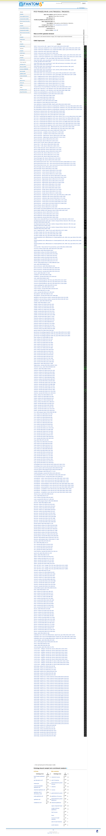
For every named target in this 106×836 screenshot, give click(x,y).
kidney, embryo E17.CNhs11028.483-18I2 (43, 400)
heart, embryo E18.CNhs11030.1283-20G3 (44, 349)
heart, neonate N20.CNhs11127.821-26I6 (43, 358)
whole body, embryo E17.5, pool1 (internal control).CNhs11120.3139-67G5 (51, 713)
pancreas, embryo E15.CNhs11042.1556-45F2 (44, 506)
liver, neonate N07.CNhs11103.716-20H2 (43, 431)
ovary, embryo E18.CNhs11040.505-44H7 (43, 497)
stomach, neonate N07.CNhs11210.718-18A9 (44, 582)
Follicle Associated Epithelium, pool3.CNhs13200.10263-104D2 (48, 93)
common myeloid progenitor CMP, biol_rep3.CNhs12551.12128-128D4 (50, 283)
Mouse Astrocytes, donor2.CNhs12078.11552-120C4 (46, 139)
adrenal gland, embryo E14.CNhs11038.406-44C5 (45, 252)
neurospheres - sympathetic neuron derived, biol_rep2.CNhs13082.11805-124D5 (52, 490)
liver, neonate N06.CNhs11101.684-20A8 (43, 429)
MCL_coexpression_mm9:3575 (60, 25)
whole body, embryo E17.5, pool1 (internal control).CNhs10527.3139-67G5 (51, 681)
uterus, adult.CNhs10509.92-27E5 (42, 643)
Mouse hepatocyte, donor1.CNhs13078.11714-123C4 (46, 212)
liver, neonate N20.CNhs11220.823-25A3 (43, 434)
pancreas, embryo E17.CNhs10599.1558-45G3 (44, 509)
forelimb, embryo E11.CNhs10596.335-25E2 (44, 318)
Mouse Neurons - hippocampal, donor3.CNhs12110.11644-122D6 (49, 182)
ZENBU (55, 30)
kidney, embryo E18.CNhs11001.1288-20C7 (44, 401)
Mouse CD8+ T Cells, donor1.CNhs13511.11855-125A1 (46, 145)
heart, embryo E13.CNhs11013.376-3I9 (43, 340)
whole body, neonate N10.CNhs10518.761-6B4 (45, 735)
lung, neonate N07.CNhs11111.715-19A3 (43, 455)
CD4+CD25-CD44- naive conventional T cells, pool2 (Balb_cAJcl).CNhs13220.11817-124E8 (55, 74)
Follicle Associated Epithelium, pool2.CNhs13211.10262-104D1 (48, 92)
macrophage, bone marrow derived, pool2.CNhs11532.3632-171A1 (49, 466)
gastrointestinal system (57, 793)
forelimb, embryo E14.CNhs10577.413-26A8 (44, 323)
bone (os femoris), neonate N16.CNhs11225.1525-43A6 (47, 269)
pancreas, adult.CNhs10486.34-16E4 (42, 502)
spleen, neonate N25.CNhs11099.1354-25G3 (44, 563)
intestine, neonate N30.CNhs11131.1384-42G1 (45, 393)
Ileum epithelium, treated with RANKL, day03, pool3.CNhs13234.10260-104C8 (52, 104)
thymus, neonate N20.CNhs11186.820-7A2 (44, 627)
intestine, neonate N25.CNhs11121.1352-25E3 (44, 391)
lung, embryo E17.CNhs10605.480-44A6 (43, 448)
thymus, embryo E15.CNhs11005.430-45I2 (44, 612)
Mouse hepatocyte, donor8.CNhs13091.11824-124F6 (46, 217)
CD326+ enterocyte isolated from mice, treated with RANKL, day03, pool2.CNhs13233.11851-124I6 (57, 49)
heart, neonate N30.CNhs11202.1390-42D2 (44, 361)
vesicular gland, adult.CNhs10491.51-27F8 (44, 647)
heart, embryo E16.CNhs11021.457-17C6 (43, 346)
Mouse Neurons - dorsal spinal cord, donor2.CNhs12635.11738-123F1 (50, 175)
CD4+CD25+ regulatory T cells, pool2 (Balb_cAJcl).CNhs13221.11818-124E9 (51, 58)
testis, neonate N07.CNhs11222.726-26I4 (43, 601)
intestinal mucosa (55, 777)
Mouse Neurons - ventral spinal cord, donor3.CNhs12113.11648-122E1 (50, 203)
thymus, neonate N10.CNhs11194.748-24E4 (44, 626)
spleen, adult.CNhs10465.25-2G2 (41, 554)
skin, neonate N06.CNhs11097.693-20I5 (43, 547)
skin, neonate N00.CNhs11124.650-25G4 (43, 544)
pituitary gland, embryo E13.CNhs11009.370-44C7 (45, 527)
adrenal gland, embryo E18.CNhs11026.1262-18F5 (45, 257)
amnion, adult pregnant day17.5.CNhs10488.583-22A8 (46, 262)
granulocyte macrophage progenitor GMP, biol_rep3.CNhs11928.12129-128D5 (52, 335)
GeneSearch (58, 3)
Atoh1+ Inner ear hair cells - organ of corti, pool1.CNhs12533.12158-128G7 (51, 46)
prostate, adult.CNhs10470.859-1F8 (42, 540)
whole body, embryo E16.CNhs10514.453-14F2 (45, 674)
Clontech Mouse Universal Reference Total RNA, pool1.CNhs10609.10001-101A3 (52, 86)
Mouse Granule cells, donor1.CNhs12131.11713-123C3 (46, 152)
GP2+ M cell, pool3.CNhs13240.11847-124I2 (44, 99)
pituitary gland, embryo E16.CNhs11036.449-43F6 (45, 532)
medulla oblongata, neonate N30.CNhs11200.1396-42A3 (47, 473)
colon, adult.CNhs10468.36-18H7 (41, 278)
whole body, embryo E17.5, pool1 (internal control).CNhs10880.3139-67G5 (51, 699)
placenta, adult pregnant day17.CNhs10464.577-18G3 (46, 539)
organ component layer (56, 805)
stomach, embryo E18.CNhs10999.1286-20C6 (44, 579)
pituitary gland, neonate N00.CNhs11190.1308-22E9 (46, 535)
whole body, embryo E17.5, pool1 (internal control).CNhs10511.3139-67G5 (51, 680)
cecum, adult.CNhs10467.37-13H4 (42, 273)
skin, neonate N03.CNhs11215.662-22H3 (43, 546)
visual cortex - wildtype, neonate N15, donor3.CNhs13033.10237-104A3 (50, 652)
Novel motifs (22, 71)
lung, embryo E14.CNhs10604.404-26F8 (43, 443)
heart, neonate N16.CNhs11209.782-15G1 (43, 356)
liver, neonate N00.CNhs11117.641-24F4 (43, 426)
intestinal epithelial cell (39, 789)
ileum (52, 815)
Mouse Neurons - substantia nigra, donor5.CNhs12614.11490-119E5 (49, 196)
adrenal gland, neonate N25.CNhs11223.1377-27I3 (45, 260)
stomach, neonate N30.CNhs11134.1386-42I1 (44, 586)
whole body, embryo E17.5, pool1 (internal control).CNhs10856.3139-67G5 (51, 697)
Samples (21, 14)
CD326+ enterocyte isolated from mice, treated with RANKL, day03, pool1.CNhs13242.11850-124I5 (57, 47)
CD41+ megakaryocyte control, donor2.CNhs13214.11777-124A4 (49, 83)
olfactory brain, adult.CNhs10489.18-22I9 (43, 494)
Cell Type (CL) (22, 64)
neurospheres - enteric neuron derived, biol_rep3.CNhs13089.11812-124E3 (51, 481)
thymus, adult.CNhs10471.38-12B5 (42, 608)
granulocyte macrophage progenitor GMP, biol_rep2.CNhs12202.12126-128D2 (52, 333)
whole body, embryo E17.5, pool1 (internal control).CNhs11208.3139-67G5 (51, 718)
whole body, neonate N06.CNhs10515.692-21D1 (45, 734)
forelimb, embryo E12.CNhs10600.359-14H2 (44, 319)
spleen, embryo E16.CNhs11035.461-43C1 (44, 556)
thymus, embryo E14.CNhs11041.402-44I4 (44, 610)
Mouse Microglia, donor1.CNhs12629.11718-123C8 (45, 166)
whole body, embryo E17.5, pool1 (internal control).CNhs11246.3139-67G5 (51, 721)
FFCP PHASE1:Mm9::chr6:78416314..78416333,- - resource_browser (30, 3)
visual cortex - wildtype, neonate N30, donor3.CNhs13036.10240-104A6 (50, 659)
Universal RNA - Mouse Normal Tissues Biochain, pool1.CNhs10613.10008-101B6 (53, 246)
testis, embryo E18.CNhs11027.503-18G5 (43, 598)
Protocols (22, 82)
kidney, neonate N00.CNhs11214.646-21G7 (44, 403)
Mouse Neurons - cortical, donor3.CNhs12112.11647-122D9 (48, 173)
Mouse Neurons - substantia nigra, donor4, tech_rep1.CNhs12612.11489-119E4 (52, 194)
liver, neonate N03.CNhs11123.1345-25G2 (44, 427)
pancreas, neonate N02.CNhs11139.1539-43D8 (45, 516)
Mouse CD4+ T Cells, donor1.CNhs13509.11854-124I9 (46, 144)
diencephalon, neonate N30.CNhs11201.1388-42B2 (46, 295)
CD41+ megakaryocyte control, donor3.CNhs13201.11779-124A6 (49, 85)
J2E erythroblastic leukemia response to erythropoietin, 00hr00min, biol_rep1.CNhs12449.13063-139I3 (58, 105)
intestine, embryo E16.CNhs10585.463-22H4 (44, 375)
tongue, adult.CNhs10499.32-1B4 (41, 633)
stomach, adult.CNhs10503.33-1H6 (42, 570)
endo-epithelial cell (38, 796)
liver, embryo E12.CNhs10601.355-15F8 (43, 413)
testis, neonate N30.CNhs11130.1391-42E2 (44, 607)
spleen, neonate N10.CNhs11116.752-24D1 (44, 560)
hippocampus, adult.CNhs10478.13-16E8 (43, 363)
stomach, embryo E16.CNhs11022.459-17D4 (44, 575)
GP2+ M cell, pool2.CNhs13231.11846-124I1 (44, 97)
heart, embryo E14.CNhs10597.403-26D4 (43, 342)
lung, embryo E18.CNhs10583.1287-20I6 (43, 450)
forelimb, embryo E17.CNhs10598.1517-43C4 (44, 326)
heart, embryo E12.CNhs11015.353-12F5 (43, 339)
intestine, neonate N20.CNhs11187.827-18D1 (44, 389)
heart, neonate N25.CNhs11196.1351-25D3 (44, 359)
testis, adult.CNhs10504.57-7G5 (41, 589)
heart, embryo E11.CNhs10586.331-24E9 (43, 337)
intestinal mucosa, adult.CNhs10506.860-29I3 (44, 366)
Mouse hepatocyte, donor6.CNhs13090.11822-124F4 (46, 215)
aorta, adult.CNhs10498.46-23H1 (41, 264)
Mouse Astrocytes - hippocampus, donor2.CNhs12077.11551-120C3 (49, 137)
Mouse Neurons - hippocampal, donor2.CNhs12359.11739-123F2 (49, 180)
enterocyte (36, 783)
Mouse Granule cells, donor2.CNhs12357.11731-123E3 (46, 154)
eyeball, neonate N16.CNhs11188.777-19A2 (44, 316)
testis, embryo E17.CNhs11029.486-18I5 (43, 596)
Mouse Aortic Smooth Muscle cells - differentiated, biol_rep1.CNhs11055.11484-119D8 (54, 126)
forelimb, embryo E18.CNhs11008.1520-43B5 (44, 328)
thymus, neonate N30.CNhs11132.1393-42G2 (44, 631)
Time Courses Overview (24, 21)
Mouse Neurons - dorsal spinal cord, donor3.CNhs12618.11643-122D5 (50, 177)
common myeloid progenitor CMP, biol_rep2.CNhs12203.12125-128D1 (50, 281)
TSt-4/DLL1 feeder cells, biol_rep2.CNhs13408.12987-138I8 (47, 233)
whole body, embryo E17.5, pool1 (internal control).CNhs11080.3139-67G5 (51, 709)
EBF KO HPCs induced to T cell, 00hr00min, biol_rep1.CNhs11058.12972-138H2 (52, 88)
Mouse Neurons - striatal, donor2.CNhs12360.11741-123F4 (47, 191)
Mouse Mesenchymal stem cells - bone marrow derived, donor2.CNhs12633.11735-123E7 (55, 163)
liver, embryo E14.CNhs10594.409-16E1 (43, 417)
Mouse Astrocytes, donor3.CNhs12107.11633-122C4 (46, 140)
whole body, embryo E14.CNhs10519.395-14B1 (45, 673)
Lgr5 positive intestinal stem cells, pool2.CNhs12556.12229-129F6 (49, 112)
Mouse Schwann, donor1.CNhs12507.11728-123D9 (45, 205)
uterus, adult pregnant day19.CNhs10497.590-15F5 (46, 641)
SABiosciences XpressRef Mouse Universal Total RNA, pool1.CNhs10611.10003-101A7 (54, 219)
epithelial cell (37, 799)
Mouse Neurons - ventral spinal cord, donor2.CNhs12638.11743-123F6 (50, 201)
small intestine (54, 825)
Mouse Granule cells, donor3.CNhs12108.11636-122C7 (46, 156)
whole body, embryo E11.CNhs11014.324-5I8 (44, 666)
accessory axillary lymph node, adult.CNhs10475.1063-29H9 (48, 248)
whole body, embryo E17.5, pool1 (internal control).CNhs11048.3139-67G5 (51, 706)
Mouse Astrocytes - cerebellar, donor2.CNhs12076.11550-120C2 (49, 133)
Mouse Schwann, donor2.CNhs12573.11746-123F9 (45, 206)
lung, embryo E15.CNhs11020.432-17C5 (43, 445)
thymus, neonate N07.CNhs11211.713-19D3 (44, 624)
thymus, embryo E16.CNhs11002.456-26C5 (44, 614)
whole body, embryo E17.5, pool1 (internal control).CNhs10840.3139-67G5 (51, 695)
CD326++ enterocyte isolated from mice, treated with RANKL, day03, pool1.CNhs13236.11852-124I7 (57, 54)
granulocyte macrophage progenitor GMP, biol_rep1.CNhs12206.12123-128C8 (52, 332)
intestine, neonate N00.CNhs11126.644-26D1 (44, 380)
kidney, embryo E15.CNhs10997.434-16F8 (44, 396)
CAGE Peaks (22, 39)
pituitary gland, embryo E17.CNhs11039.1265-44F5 (46, 534)
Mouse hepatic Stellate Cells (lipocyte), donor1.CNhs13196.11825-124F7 (51, 210)
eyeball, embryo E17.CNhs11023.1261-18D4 (44, 309)
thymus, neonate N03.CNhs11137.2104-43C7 (44, 620)
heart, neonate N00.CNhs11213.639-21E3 (43, 351)
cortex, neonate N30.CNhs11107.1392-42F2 (44, 292)
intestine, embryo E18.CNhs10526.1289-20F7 (44, 379)
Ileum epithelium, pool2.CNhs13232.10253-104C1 (45, 102)
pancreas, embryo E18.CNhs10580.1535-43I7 (44, 511)
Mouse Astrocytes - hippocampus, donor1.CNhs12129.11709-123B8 (49, 135)
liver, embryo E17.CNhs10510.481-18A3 (43, 422)
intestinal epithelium (56, 802)
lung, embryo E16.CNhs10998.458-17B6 (43, 447)
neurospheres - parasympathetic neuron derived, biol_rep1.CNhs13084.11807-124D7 (54, 483)
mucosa (53, 789)
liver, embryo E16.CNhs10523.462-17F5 (43, 420)
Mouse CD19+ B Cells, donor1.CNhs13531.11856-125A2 (47, 142)
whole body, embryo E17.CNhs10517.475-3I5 (44, 727)
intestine (53, 786)
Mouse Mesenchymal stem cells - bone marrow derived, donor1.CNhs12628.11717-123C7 (55, 161)
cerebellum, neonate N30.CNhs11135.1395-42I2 (45, 276)
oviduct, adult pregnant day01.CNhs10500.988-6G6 (46, 500)
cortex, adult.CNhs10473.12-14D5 (42, 290)
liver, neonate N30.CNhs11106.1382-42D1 (44, 438)
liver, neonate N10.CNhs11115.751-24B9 (43, 433)
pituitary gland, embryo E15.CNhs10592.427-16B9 (45, 530)
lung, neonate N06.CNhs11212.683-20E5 (43, 453)
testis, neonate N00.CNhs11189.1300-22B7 (44, 600)
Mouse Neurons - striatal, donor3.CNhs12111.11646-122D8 (47, 193)
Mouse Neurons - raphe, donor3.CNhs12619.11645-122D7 (47, 187)
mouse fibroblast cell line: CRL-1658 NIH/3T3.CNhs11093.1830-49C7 (50, 474)
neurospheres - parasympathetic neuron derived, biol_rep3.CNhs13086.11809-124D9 (54, 487)
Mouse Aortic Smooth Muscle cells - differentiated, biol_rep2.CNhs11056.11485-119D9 (54, 128)
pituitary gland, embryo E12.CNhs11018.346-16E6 (45, 525)
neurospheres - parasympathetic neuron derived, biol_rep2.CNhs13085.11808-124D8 (54, 485)
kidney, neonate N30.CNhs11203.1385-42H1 (44, 410)
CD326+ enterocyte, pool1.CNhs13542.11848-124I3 (46, 51)
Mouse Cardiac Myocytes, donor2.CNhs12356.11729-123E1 (47, 149)
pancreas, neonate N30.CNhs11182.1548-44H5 (45, 521)
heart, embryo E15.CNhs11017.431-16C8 (43, 344)
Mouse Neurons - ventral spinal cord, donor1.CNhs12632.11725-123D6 (50, 199)
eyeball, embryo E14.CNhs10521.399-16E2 (44, 306)
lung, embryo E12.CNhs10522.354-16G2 (43, 441)
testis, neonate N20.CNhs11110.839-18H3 (44, 605)
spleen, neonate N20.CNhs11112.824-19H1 (44, 561)
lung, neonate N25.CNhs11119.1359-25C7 (43, 460)
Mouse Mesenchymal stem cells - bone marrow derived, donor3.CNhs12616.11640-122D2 (55, 165)
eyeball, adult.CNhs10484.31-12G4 (42, 302)
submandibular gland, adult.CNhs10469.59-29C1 (45, 587)
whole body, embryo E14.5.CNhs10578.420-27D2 (45, 671)
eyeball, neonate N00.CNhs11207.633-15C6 (44, 311)
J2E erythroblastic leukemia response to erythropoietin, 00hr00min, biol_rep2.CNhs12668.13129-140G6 (58, 107)
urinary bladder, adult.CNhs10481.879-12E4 (44, 640)
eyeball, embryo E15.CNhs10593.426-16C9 (44, 307)
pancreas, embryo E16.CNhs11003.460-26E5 (44, 507)
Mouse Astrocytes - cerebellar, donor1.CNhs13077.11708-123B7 (49, 132)
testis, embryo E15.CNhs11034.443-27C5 (43, 593)
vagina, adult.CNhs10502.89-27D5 (42, 645)
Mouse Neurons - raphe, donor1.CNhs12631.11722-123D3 (47, 184)
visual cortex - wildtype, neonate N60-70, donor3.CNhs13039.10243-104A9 (51, 664)
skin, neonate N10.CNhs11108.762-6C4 (43, 549)
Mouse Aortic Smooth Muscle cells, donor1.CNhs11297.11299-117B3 (50, 130)
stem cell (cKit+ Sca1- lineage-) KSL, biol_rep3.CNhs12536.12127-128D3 (51, 568)
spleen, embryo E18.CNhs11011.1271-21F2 (44, 558)
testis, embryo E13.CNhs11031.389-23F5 (43, 591)
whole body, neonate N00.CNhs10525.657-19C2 (45, 730)
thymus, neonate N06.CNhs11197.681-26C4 (44, 622)
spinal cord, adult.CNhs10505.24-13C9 (43, 553)
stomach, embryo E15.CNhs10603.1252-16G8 (44, 574)
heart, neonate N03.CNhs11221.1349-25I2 (44, 353)
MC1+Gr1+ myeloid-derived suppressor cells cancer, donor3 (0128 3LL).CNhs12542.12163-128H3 (57, 119)
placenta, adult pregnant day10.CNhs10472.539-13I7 (46, 537)
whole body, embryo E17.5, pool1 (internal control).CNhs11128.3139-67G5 (51, 714)
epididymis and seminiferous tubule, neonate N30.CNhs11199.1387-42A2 (51, 299)
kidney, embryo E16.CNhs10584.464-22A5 (44, 398)
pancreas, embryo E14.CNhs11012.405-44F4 (44, 504)
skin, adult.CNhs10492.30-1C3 (41, 542)
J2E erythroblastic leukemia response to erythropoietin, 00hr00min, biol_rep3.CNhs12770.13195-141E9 (58, 109)
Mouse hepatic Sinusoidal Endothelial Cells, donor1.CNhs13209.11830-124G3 (52, 208)
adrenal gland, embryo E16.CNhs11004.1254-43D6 (46, 253)
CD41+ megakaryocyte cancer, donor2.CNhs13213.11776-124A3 (49, 78)
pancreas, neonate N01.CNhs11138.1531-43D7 (45, 514)
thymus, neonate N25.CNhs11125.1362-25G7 (44, 629)
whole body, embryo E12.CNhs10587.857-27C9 (45, 667)
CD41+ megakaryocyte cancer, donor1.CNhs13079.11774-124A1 (49, 76)
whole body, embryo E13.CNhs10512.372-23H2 (45, 669)
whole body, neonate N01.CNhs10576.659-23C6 (45, 732)
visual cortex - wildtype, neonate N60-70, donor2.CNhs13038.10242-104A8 (51, 662)
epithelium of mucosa (56, 796)
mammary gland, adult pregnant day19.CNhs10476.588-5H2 (48, 469)
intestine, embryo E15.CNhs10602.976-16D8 (44, 373)
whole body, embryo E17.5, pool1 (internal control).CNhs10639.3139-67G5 (51, 688)
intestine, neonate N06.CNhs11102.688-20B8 (44, 384)
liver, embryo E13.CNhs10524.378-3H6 (43, 415)
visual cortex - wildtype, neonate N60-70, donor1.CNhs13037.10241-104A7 (51, 660)
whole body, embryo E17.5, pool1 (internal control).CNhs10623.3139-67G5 (51, 687)
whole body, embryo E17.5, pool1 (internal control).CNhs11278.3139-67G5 (51, 723)
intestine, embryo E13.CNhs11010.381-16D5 (44, 372)
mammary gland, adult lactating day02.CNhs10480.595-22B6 (48, 467)
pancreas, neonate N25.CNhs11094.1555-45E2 (45, 520)
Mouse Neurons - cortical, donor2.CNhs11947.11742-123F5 (47, 172)
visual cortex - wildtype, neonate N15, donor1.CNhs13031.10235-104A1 (50, 648)
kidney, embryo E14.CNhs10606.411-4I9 (43, 394)
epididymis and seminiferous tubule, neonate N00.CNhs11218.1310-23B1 (51, 297)
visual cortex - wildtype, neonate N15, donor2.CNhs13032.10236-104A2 (50, 650)
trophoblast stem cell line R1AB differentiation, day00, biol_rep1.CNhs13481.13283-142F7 (55, 636)
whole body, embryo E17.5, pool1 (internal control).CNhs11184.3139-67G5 (51, 716)
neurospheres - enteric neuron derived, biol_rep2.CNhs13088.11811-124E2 (51, 480)
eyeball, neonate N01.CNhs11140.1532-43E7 (44, 313)
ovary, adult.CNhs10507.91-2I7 (41, 495)
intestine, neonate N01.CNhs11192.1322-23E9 (44, 382)
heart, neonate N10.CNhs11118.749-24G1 (43, 354)
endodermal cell (37, 802)
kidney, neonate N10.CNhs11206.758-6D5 (44, 405)
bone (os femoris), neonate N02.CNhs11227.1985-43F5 (47, 267)
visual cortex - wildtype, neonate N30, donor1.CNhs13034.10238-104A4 (50, 655)
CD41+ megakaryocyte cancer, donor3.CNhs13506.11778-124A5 (49, 79)
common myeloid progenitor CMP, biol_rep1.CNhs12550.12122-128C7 (50, 279)
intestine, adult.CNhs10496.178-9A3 (42, 368)
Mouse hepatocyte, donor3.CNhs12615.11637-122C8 (46, 213)
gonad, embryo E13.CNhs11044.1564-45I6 (44, 330)
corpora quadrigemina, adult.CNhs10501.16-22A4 (45, 285)
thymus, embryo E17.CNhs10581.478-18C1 (44, 615)
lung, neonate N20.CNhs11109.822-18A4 (43, 459)
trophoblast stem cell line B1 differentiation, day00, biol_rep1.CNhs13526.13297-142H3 (54, 634)
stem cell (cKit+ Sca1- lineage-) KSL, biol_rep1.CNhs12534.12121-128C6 (51, 565)
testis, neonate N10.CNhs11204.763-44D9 (44, 603)
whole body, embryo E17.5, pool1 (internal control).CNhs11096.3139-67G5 (51, 711)
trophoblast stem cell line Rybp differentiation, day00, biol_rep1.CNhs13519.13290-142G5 (55, 638)
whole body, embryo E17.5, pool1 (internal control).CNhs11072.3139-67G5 (51, 707)
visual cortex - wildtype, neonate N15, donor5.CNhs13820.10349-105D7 (50, 654)
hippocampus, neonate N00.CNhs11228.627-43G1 (45, 365)
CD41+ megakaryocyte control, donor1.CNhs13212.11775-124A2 (49, 81)
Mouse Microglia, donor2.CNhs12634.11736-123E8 (45, 168)
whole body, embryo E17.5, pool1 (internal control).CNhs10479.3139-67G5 (51, 676)
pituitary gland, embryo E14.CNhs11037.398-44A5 (45, 528)
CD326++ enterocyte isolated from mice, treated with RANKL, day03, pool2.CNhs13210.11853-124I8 (57, 56)
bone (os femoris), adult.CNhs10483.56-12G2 (44, 266)
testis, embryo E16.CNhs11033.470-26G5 (43, 594)
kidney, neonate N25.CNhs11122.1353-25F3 (44, 408)
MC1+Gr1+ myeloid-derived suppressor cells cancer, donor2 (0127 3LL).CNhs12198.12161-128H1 (57, 118)
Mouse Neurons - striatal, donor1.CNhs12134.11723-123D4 (47, 189)
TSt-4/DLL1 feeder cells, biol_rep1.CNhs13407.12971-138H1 (48, 232)
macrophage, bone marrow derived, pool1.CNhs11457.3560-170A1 (49, 464)
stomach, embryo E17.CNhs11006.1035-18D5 (44, 577)
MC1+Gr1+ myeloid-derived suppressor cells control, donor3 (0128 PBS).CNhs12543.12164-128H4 (57, 125)
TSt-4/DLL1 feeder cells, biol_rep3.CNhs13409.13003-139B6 (48, 235)
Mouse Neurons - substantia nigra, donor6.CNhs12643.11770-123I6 (49, 198)
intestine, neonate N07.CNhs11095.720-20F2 (44, 386)
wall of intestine (55, 780)
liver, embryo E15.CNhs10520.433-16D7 (43, 419)
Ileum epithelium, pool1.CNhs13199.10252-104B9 (45, 100)
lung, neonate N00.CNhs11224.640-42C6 (43, 452)
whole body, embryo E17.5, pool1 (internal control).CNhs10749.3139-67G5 (51, 694)
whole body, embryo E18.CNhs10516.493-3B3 (44, 728)
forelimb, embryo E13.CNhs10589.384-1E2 (44, 321)
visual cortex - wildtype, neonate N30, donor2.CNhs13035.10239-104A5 (50, 657)
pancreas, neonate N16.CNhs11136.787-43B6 (44, 518)
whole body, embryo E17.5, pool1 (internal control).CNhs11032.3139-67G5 (51, 704)
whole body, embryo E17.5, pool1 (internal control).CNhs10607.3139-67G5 (51, 685)
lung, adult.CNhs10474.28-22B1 (41, 440)
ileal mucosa (54, 812)
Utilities (21, 85)
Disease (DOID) (23, 66)
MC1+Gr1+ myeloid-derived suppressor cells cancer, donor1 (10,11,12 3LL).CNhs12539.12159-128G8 (57, 116)
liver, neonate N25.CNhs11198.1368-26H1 (44, 436)
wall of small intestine (56, 821)
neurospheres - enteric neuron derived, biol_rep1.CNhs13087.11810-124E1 (51, 478)
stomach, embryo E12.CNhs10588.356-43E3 (44, 572)
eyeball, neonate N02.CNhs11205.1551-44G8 (44, 314)
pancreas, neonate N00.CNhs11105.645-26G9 (44, 513)
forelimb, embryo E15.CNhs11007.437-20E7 (44, 325)
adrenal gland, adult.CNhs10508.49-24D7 (43, 250)
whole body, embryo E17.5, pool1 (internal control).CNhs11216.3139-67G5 (51, 720)
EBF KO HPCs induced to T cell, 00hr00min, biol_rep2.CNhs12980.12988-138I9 (52, 90)
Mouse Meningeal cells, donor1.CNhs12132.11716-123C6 (47, 158)
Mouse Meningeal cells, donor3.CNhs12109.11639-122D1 (47, 159)
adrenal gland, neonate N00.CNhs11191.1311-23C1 (46, 259)
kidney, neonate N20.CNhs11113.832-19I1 (44, 406)
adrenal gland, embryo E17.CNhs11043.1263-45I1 (45, 255)
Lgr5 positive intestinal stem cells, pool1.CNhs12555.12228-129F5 (49, 111)
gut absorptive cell (38, 780)
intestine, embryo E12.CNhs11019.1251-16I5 (44, 370)
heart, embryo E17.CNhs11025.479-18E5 (43, 347)
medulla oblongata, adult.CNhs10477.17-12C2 (44, 471)
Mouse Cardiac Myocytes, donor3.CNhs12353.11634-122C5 (47, 151)
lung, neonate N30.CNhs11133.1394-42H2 (44, 462)
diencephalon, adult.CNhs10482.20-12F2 (43, 293)
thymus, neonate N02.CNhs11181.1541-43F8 (44, 619)
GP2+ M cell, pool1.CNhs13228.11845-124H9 (44, 95)
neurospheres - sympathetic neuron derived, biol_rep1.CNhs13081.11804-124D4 (52, 488)
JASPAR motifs (23, 73)
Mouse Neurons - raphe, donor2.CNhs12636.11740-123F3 (47, 185)
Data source (22, 80)
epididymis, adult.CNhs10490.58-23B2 (43, 300)
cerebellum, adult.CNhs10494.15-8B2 (42, 274)
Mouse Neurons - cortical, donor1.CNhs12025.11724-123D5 (48, 170)
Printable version (23, 89)
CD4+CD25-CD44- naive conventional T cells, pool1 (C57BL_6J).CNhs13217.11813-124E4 (54, 72)
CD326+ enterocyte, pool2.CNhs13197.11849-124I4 (46, 53)
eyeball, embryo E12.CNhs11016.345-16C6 (44, 304)
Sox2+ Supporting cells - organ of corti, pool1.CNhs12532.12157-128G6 (50, 230)
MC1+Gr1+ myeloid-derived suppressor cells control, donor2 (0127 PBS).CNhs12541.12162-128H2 (57, 123)
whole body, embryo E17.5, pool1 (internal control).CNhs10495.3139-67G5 (51, 678)
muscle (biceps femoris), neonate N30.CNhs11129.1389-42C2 (48, 476)
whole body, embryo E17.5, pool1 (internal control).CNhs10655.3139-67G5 (51, 690)
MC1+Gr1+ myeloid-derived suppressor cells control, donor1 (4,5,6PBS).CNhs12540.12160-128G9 (57, 121)
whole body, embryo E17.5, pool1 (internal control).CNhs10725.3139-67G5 (51, 692)
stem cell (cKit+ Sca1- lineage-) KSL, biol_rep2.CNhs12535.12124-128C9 (51, 567)
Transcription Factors (24, 16)
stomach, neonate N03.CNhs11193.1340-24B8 (44, 580)
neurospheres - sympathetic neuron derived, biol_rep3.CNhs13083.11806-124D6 (52, 492)
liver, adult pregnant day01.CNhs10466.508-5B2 (45, 412)
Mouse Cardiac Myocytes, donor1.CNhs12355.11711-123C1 (47, 147)
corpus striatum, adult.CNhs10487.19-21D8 (44, 286)
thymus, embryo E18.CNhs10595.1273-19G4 (44, 617)
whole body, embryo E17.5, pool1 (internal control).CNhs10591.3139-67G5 (51, 683)
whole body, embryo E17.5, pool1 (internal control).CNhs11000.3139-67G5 (51, 700)
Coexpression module (24, 18)
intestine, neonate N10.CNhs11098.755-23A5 (44, 387)
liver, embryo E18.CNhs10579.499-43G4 (43, 424)
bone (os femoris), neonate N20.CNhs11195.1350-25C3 (47, 271)
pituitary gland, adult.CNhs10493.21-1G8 (43, 523)
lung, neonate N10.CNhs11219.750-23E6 (43, 457)
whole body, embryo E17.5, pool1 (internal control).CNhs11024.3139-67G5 (51, 702)
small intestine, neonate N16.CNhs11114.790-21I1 (45, 551)
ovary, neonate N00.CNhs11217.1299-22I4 (44, 499)
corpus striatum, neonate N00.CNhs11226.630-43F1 (46, 288)
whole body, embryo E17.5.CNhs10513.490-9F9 (45, 725)
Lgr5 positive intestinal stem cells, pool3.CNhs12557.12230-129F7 (49, 114)
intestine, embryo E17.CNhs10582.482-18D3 (44, 377)
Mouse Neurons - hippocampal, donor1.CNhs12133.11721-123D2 (49, 179)
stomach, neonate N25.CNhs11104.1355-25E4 (44, 584)
